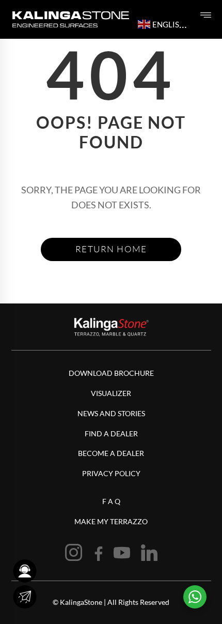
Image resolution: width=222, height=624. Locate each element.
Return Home (111, 248)
